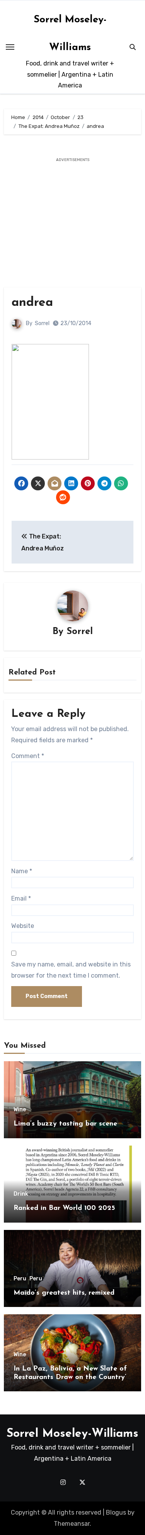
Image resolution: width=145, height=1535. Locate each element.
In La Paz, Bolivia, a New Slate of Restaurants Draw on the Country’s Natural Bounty (72, 1377)
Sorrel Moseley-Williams (72, 1434)
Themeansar (72, 1523)
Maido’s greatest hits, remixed (64, 1293)
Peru (20, 1279)
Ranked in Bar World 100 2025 (64, 1208)
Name (21, 871)
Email (21, 898)
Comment (27, 756)
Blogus (116, 1512)
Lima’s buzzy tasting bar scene (65, 1124)
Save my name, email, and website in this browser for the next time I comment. (71, 970)
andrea (32, 303)
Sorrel (42, 323)
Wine (20, 1109)
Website (22, 925)
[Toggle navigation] (10, 47)
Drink (21, 1194)
